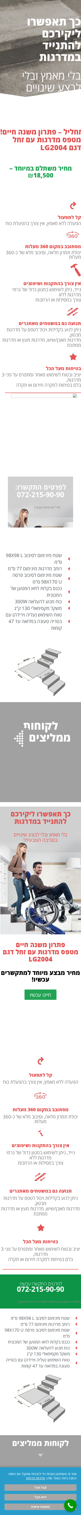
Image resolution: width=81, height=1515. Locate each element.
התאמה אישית (40, 1507)
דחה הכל (40, 1497)
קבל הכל (40, 1487)
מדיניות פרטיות (35, 1478)
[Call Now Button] (70, 1505)
